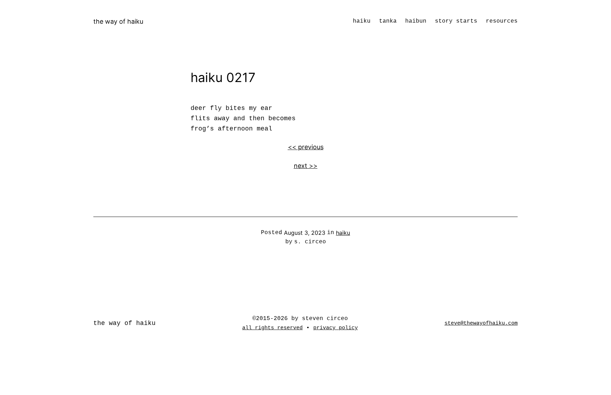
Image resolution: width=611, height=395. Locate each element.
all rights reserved (272, 328)
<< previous (306, 147)
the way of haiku (118, 21)
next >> (306, 165)
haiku (343, 232)
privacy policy (335, 328)
